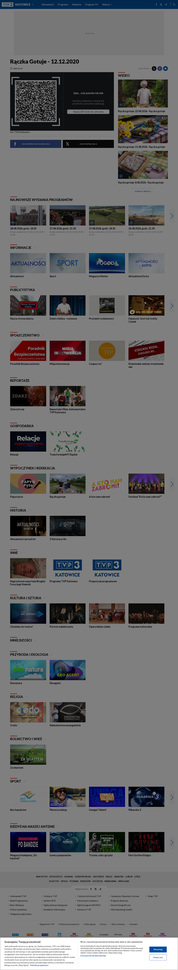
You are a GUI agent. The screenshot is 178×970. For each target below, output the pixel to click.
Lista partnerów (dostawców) (93, 956)
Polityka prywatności (39, 965)
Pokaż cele (158, 957)
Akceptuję (158, 949)
